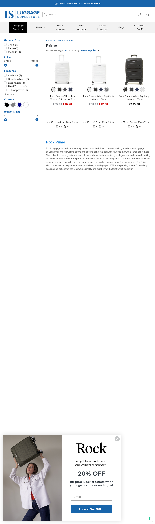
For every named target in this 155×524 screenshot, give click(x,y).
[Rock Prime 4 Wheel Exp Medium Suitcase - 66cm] (62, 69)
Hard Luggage (60, 27)
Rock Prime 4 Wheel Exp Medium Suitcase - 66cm (62, 98)
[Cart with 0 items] (146, 14)
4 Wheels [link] (15, 75)
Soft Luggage (81, 27)
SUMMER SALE (139, 27)
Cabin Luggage (102, 27)
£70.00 (7, 61)
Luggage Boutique (18, 27)
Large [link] (13, 48)
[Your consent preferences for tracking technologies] (150, 519)
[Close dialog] (117, 438)
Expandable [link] (16, 82)
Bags (121, 27)
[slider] (5, 65)
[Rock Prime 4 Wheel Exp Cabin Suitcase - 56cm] (98, 69)
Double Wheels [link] (18, 79)
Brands (40, 27)
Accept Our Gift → (92, 509)
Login (140, 14)
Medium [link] (14, 52)
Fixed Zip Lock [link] (17, 86)
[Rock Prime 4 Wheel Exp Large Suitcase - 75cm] (134, 69)
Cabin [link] (13, 44)
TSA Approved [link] (18, 90)
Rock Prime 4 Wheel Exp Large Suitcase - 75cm (134, 98)
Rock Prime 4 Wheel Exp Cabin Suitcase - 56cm (98, 98)
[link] (7, 104)
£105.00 (34, 61)
